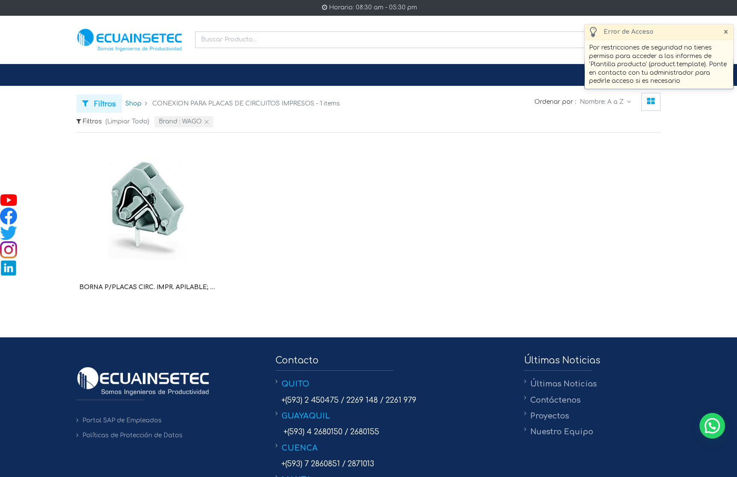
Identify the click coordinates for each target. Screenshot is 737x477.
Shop (133, 103)
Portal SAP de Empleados (122, 420)
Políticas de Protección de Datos (132, 435)
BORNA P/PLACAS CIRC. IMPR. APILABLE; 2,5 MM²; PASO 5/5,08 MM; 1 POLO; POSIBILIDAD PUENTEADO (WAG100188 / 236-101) (147, 287)
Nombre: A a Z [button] (602, 102)
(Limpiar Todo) (127, 121)
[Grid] (651, 102)
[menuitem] (96, 75)
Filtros (103, 103)
